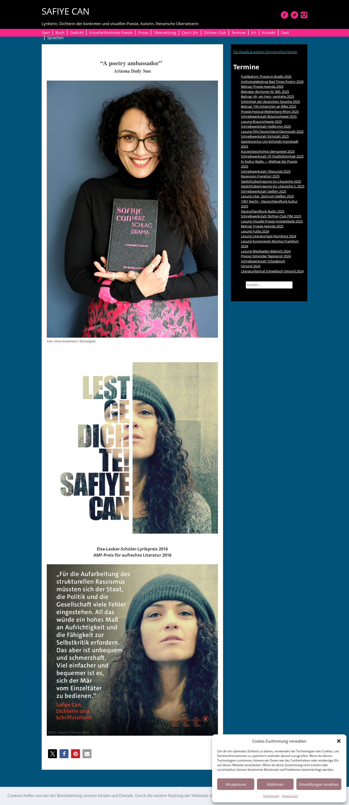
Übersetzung (165, 32)
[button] (338, 741)
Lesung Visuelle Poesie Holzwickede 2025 (272, 221)
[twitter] (294, 15)
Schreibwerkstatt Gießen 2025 (263, 191)
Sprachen (55, 37)
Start (46, 32)
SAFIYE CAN (65, 11)
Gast (285, 32)
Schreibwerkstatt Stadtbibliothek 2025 (272, 156)
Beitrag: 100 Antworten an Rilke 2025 (268, 106)
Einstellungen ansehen (319, 784)
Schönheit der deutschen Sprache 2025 (270, 101)
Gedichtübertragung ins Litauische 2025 (271, 181)
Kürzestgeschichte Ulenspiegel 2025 (268, 151)
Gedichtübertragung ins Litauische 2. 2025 (272, 186)
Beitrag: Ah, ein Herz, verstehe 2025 (267, 96)
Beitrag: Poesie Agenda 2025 (262, 226)
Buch (59, 32)
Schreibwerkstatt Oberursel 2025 (265, 171)
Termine (238, 32)
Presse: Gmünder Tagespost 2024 (266, 256)
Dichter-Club (215, 32)
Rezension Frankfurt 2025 (260, 176)
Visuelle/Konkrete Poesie (111, 32)
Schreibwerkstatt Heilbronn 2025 (266, 126)
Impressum (271, 796)
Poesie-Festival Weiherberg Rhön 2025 (270, 111)
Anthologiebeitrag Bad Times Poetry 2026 (272, 81)
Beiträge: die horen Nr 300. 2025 (265, 91)
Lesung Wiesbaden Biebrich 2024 (265, 251)
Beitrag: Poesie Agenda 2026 (262, 86)
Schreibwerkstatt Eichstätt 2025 (265, 136)
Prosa (143, 32)
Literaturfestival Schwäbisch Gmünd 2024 (272, 271)
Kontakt (268, 32)
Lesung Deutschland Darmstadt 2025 (272, 131)
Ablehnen (275, 784)
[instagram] (304, 15)
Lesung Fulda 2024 (255, 231)
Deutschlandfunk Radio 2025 (262, 211)
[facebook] (284, 15)
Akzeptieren (235, 784)
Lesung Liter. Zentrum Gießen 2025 (267, 196)
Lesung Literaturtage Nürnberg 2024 (268, 236)
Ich (253, 32)
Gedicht (77, 32)
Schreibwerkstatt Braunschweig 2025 (269, 116)
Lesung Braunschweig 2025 (261, 121)
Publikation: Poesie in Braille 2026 (266, 76)
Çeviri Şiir (190, 32)
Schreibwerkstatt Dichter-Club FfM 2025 (271, 216)
